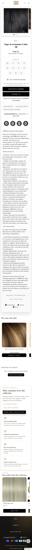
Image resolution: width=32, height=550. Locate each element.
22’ (19, 68)
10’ (8, 63)
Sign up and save (15, 531)
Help (15, 518)
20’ (13, 68)
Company (16, 525)
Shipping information (16, 295)
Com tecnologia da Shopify (16, 548)
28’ (16, 73)
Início (15, 41)
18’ (8, 68)
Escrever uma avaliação (16, 375)
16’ (24, 63)
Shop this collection (14, 412)
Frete (10, 53)
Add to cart (14, 510)
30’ (21, 73)
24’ (24, 68)
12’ (13, 63)
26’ (10, 73)
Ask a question (16, 299)
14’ (19, 63)
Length (16, 59)
